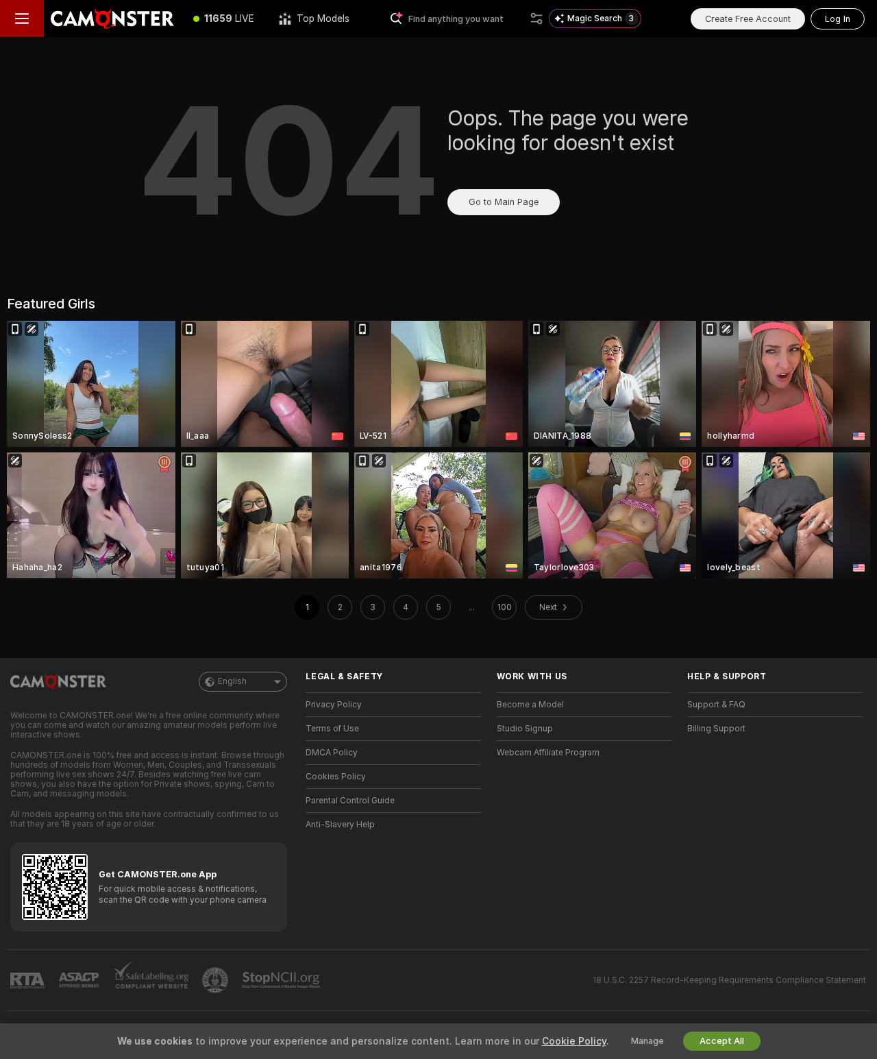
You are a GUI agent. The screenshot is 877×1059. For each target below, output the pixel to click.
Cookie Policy (574, 1041)
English (232, 681)
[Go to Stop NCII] (282, 980)
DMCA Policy (332, 752)
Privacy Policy (334, 704)
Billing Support (716, 728)
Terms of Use (332, 728)
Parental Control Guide (350, 800)
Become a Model (530, 704)
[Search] (536, 18)
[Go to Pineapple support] (216, 980)
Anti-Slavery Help (340, 824)
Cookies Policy (336, 776)
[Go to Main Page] (112, 18)
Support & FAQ (716, 704)
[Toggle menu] (22, 18)
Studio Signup (525, 728)
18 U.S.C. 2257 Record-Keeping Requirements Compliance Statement (729, 980)
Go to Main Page (504, 202)
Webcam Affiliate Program (548, 752)
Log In (837, 19)
